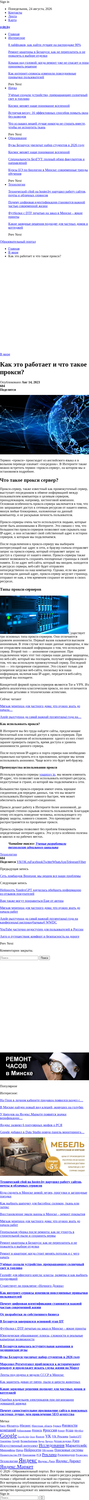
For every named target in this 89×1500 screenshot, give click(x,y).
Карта (12, 20)
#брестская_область (42, 1426)
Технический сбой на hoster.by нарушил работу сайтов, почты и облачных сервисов (47, 193)
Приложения (29, 1455)
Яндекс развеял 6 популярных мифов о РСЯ (31, 1125)
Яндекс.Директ (68, 1461)
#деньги (57, 1425)
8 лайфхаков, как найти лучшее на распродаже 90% (44, 45)
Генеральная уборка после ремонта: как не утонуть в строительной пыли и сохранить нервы (37, 1233)
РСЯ (38, 1455)
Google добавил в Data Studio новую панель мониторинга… (42, 1132)
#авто (3, 1425)
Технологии (16, 184)
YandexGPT (75, 1436)
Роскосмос (82, 1455)
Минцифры (7, 1450)
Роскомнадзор (66, 1455)
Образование (17, 138)
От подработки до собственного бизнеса (29, 1314)
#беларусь (13, 1425)
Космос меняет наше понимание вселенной (39, 105)
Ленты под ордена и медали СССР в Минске (32, 1375)
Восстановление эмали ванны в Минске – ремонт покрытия (42, 1214)
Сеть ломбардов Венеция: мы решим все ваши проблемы (40, 876)
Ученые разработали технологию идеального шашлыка (37, 845)
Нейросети (32, 1450)
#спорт (61, 1430)
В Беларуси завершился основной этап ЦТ (32, 1321)
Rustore (40, 1436)
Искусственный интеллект (19, 1445)
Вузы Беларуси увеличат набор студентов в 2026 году (46, 145)
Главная (13, 34)
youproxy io (47, 774)
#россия (50, 1430)
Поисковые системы (68, 1450)
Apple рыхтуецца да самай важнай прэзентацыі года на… (40, 717)
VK (48, 1436)
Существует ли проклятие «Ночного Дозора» (32, 1286)
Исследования (52, 1445)
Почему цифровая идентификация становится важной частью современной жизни (46, 204)
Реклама (49, 1454)
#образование (24, 1430)
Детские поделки (62, 1441)
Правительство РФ (11, 1455)
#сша (69, 1430)
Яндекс (28, 1460)
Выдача (49, 1441)
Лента (12, 16)
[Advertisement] (44, 305)
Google (8, 1435)
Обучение (48, 1450)
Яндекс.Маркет (16, 1466)
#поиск (37, 1430)
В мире (5, 354)
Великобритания (28, 1441)
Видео (41, 1441)
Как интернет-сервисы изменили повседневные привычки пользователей (42, 75)
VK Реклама (60, 1436)
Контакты (15, 12)
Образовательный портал (18, 241)
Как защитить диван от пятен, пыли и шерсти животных (40, 1382)
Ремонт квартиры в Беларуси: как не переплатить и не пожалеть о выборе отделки (46, 53)
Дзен (75, 1441)
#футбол (78, 1430)
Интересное (16, 38)
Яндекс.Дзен (46, 1461)
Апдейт (16, 1441)
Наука (12, 88)
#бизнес (25, 1425)
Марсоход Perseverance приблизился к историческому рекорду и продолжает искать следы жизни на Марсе (40, 1366)
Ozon (32, 1437)
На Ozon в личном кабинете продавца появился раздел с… (41, 1100)
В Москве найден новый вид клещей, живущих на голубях (41, 1107)
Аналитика (5, 1441)
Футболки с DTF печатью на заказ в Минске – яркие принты (43, 1328)
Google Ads (23, 1436)
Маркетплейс (76, 1445)
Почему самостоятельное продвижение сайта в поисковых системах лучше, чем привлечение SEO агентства (43, 1412)
